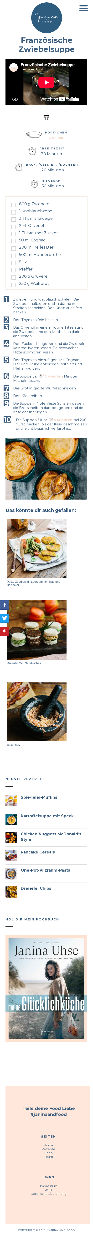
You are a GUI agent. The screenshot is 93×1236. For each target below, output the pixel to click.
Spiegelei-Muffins (39, 797)
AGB (48, 1190)
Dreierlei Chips (36, 888)
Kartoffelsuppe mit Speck (47, 816)
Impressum (48, 1186)
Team (48, 1157)
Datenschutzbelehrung (49, 1193)
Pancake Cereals (38, 852)
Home (48, 1145)
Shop (48, 1153)
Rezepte (48, 1149)
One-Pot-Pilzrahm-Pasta (45, 870)
